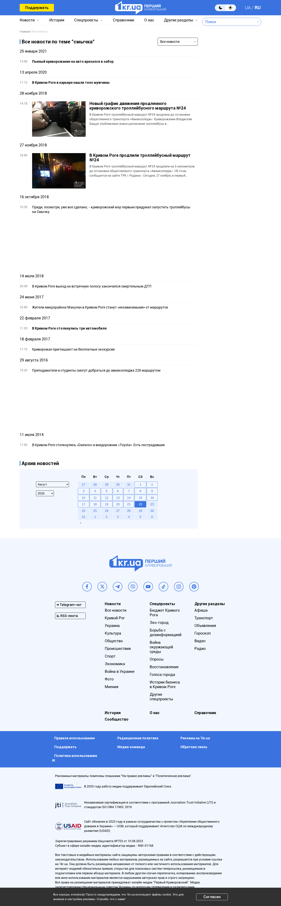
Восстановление (164, 667)
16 (152, 497)
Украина (112, 625)
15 (140, 497)
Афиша (201, 610)
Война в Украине (119, 671)
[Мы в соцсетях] (87, 586)
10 (83, 497)
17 (83, 504)
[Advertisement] (109, 244)
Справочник (123, 20)
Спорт (110, 656)
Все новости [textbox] (169, 42)
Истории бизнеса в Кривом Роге (165, 684)
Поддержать (37, 7)
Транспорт (203, 618)
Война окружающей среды (161, 647)
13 (118, 497)
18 (95, 504)
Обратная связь (193, 747)
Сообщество (116, 719)
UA (248, 7)
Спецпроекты (86, 20)
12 (106, 497)
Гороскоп (202, 633)
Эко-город (159, 622)
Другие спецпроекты (161, 696)
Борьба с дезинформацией (165, 632)
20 (118, 504)
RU (258, 7)
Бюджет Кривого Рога (165, 612)
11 (95, 497)
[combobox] (229, 22)
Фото (109, 679)
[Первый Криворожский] (140, 7)
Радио (200, 648)
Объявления (205, 625)
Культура (113, 633)
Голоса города (162, 674)
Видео (199, 641)
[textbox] (229, 22)
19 (106, 504)
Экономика (115, 664)
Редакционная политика (137, 738)
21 (129, 504)
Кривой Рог (115, 618)
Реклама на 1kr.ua (195, 738)
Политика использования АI (74, 758)
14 (129, 497)
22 (140, 504)
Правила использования (74, 738)
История (56, 20)
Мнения (111, 686)
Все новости (115, 610)
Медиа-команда (131, 747)
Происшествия (118, 648)
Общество (114, 641)
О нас (149, 20)
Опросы (157, 659)
